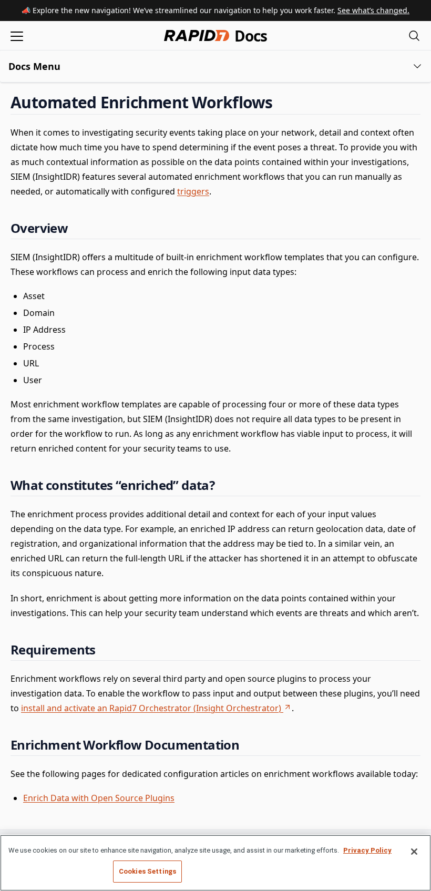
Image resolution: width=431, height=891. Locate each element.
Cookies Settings (147, 871)
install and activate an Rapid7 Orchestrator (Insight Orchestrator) (151, 708)
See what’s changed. (373, 10)
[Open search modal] (414, 35)
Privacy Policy (367, 850)
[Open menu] (17, 35)
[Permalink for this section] (282, 102)
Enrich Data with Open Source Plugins (99, 798)
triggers (193, 191)
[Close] (414, 851)
